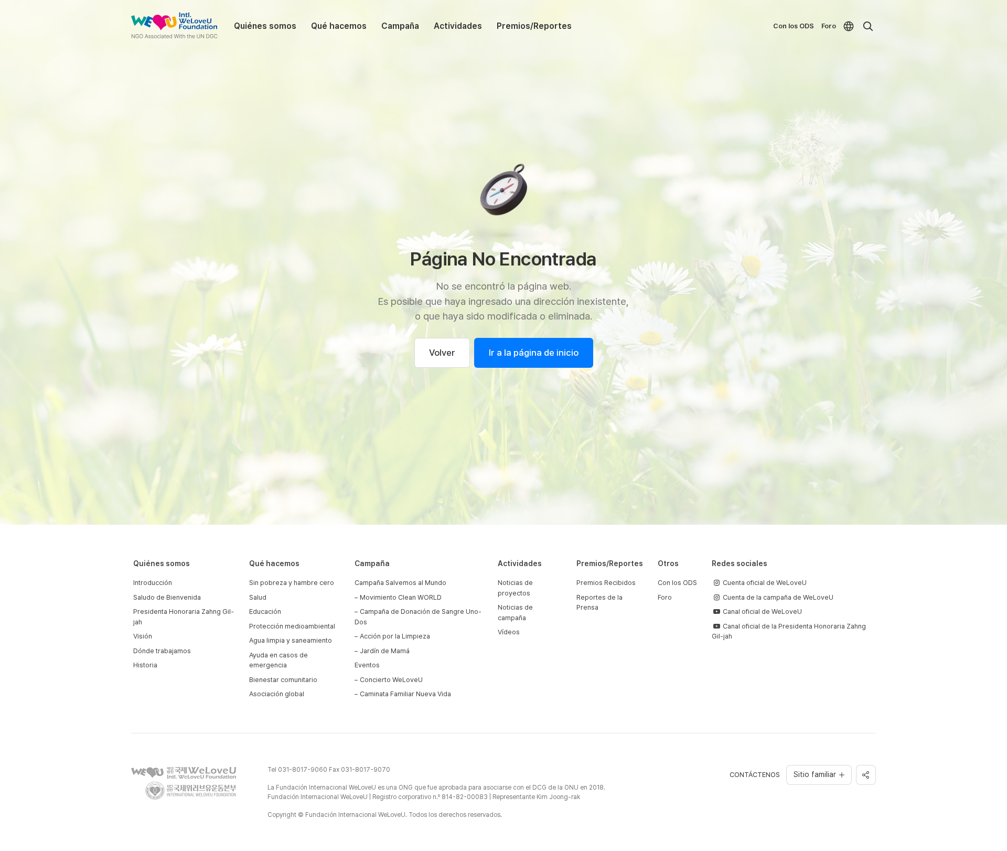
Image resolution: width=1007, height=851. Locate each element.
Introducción (152, 583)
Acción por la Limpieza (395, 636)
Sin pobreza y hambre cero (291, 583)
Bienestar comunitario (283, 680)
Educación (265, 611)
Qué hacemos (339, 26)
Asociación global (276, 694)
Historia (145, 665)
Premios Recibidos (606, 583)
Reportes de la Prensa (599, 602)
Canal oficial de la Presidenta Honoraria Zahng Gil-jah (789, 631)
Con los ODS (793, 26)
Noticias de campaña (515, 612)
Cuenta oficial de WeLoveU (764, 583)
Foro (828, 26)
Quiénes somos (265, 26)
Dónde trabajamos (162, 651)
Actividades (458, 26)
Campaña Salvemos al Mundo (400, 583)
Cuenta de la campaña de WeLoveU (777, 597)
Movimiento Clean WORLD (401, 597)
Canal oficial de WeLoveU (761, 611)
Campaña (400, 26)
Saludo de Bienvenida (167, 597)
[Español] (848, 26)
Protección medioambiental (292, 626)
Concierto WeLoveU (391, 680)
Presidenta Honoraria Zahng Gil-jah (183, 617)
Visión (142, 636)
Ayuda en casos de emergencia (278, 660)
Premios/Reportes (534, 26)
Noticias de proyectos (515, 588)
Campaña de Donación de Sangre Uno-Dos (418, 617)
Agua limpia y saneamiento (290, 640)
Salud (257, 597)
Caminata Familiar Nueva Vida (405, 694)
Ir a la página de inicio (534, 352)
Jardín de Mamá (385, 651)
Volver (442, 352)
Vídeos (509, 632)
